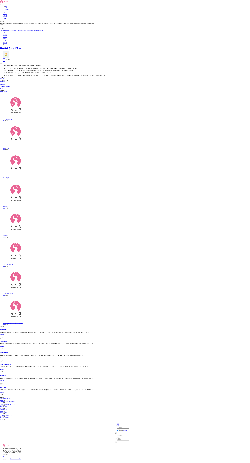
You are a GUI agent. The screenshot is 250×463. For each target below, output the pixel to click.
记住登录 (120, 430)
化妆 (1, 357)
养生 (35, 30)
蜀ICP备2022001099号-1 (15, 459)
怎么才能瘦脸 (6, 177)
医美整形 (5, 14)
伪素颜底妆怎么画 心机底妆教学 (7, 401)
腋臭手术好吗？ (3, 387)
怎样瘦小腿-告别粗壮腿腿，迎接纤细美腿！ (13, 323)
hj (13, 30)
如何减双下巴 (6, 206)
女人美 (4, 40)
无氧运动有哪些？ (4, 341)
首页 (4, 12)
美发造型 (2, 369)
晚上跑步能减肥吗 (4, 412)
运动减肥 (2, 346)
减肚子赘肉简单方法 (7, 119)
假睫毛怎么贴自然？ (4, 352)
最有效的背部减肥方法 (10, 48)
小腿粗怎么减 (6, 148)
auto (42, 30)
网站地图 (5, 456)
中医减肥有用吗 (3, 406)
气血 (33, 30)
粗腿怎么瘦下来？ (4, 409)
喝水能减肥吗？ (3, 329)
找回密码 (7, 9)
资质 (8, 30)
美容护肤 (2, 380)
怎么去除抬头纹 (26, 30)
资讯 (31, 30)
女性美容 (5, 15)
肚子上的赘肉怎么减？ (8, 264)
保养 (12, 30)
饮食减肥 (2, 334)
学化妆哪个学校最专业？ (5, 417)
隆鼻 (21, 30)
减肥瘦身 (5, 16)
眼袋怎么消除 (3, 375)
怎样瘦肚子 (5, 235)
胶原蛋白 (16, 30)
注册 (6, 7)
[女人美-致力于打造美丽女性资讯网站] (4, 2)
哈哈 (19, 30)
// (0, 30)
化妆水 (5, 30)
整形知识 (2, 392)
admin (4, 58)
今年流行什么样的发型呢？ (6, 364)
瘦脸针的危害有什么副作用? (6, 398)
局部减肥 (5, 43)
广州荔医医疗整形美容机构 (6, 415)
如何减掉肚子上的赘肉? (8, 294)
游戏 (3, 30)
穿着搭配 (5, 18)
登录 (6, 6)
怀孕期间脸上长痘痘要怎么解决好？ (8, 404)
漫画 (38, 30)
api (36, 30)
